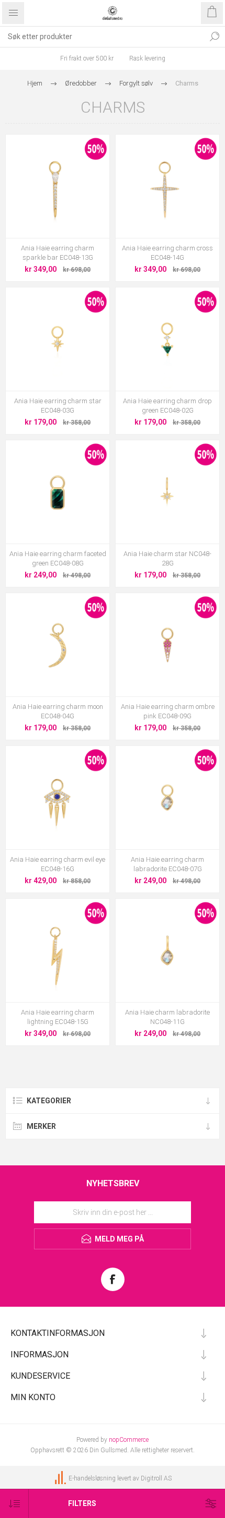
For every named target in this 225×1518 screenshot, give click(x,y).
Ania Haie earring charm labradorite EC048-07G (167, 864)
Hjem (34, 83)
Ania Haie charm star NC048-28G (167, 558)
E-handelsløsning (92, 1478)
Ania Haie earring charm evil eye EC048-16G (57, 864)
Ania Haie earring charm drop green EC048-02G (167, 405)
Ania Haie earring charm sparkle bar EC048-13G (57, 252)
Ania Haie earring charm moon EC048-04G (58, 711)
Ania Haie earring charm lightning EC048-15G (57, 1017)
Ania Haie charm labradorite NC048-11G (167, 1017)
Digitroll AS (156, 1478)
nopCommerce (129, 1439)
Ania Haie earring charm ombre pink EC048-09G (168, 711)
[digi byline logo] (61, 1478)
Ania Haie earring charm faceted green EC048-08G (57, 558)
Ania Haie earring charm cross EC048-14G (167, 252)
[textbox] (102, 36)
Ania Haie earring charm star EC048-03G (58, 405)
